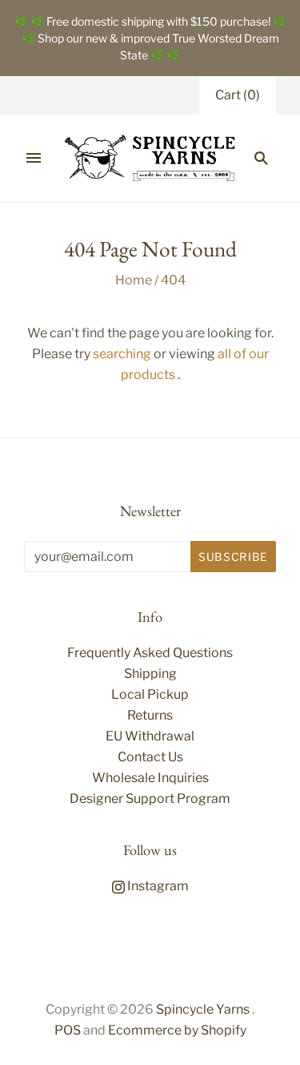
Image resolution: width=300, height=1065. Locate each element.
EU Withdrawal (150, 736)
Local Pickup (150, 694)
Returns (150, 715)
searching (122, 353)
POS (67, 1030)
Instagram (157, 886)
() (237, 95)
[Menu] (33, 158)
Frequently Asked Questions (150, 652)
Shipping (150, 673)
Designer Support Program (150, 798)
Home (133, 280)
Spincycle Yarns (203, 1009)
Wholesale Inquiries (150, 777)
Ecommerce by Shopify (177, 1030)
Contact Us (150, 756)
